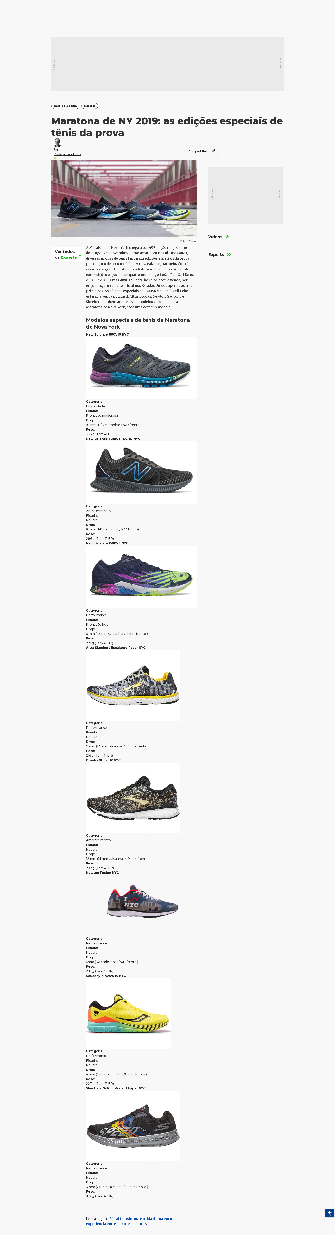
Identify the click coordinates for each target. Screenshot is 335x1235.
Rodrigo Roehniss (67, 154)
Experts (90, 106)
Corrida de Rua (65, 106)
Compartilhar (198, 151)
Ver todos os (66, 254)
